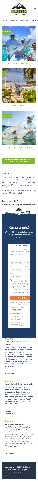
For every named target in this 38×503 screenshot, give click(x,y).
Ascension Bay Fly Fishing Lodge (19, 63)
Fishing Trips (14, 21)
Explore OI (5, 21)
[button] (35, 8)
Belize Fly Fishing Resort (19, 105)
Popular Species (25, 21)
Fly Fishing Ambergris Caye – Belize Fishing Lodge (19, 148)
